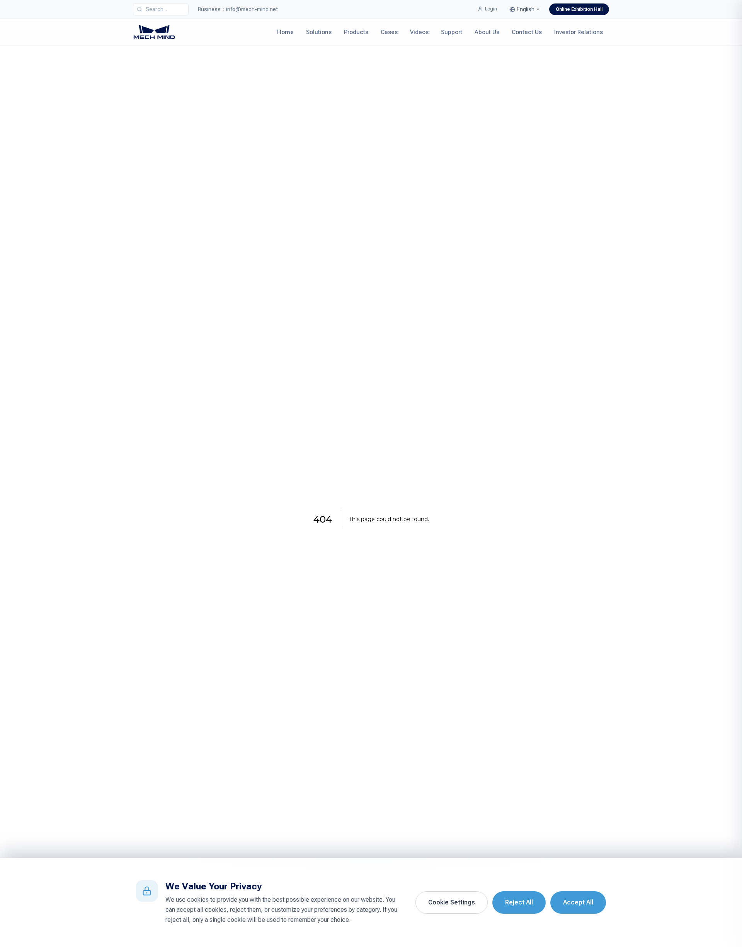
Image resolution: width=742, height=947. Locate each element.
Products (356, 32)
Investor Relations (578, 32)
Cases (389, 32)
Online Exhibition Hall (579, 9)
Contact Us (527, 32)
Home (285, 32)
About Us (487, 32)
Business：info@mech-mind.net (238, 9)
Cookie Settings (451, 902)
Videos (419, 32)
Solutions (319, 32)
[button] (524, 9)
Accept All (578, 902)
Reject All (519, 902)
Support (451, 32)
